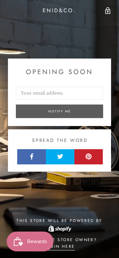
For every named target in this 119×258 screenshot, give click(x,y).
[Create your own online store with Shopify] (59, 228)
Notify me (59, 111)
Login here (59, 246)
